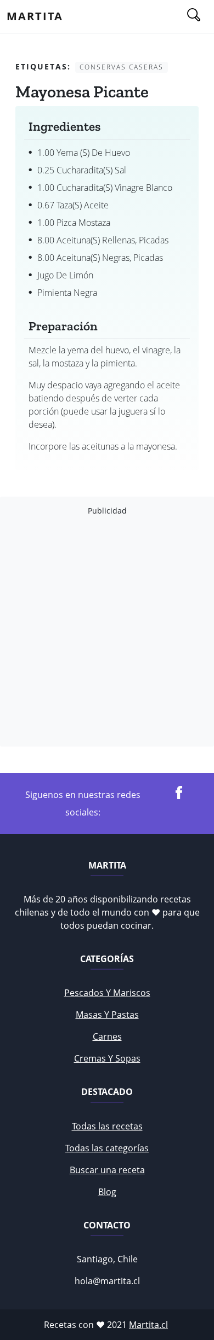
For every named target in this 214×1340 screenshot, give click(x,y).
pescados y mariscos (107, 993)
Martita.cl (148, 1325)
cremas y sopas (107, 1058)
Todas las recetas (107, 1126)
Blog (107, 1192)
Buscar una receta (107, 1170)
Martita (35, 16)
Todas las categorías (107, 1148)
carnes (107, 1036)
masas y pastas (107, 1015)
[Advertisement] (107, 631)
